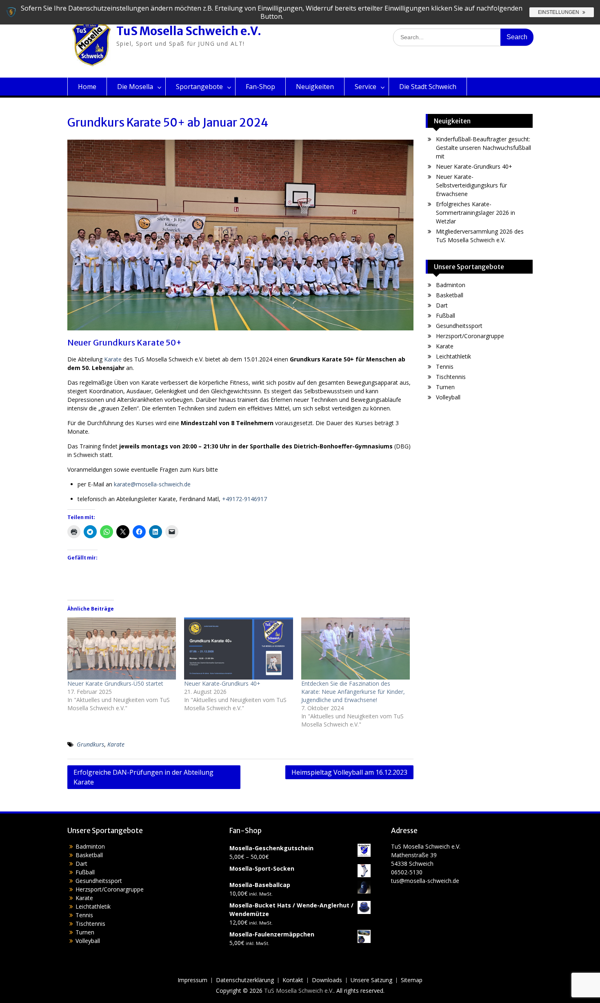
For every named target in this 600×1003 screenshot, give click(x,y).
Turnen (445, 387)
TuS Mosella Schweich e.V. (188, 31)
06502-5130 (406, 872)
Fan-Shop (260, 86)
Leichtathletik (453, 356)
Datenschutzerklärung (245, 980)
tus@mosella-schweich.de (425, 881)
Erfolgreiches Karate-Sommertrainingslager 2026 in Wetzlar (475, 212)
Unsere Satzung (371, 980)
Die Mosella (135, 86)
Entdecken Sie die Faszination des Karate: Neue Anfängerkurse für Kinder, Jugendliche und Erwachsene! (353, 692)
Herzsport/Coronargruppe (470, 336)
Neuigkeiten (315, 86)
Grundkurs (90, 744)
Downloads (327, 980)
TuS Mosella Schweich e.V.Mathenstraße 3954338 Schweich (425, 855)
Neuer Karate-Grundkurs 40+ (222, 683)
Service (365, 86)
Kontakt (292, 980)
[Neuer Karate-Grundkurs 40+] (238, 648)
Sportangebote (199, 86)
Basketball (449, 295)
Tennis (444, 366)
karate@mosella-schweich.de (152, 484)
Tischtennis (451, 377)
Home (87, 86)
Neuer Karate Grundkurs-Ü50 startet (115, 683)
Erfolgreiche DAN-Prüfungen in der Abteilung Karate (143, 777)
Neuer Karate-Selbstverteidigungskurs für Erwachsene (471, 185)
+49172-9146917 (244, 499)
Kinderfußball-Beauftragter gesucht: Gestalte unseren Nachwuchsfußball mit (483, 147)
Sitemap (411, 980)
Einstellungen (559, 12)
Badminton (450, 285)
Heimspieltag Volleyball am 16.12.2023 (349, 772)
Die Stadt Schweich (427, 86)
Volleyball (448, 397)
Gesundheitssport (459, 326)
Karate (113, 359)
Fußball (445, 315)
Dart (442, 305)
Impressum (192, 980)
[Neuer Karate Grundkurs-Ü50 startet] (121, 648)
